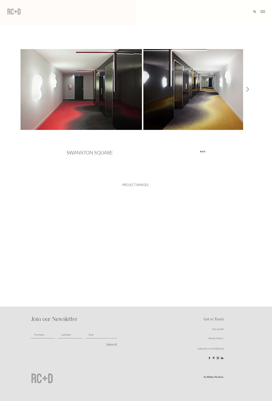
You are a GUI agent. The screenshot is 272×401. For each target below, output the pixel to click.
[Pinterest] (213, 358)
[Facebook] (209, 358)
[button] (262, 11)
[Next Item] (247, 89)
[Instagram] (217, 358)
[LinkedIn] (222, 358)
